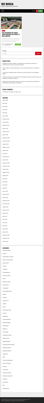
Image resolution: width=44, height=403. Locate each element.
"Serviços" (5, 366)
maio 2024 (5, 153)
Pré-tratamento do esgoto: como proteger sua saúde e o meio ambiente (11, 34)
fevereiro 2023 (6, 194)
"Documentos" (6, 284)
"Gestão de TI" (6, 300)
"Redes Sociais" (6, 338)
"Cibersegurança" (6, 272)
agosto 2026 (5, 100)
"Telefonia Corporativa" (8, 375)
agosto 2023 (5, 175)
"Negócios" (5, 328)
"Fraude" (4, 294)
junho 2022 (5, 219)
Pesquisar (5, 50)
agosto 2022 (5, 213)
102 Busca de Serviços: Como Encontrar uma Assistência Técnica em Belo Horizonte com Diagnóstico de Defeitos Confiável (22, 77)
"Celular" (4, 266)
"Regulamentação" (6, 341)
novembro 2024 (6, 141)
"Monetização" (6, 325)
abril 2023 (5, 188)
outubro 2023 (5, 169)
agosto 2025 (5, 128)
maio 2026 (5, 109)
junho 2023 (5, 181)
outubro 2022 (5, 206)
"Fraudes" (5, 297)
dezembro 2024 (6, 137)
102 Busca (7, 4)
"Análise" (4, 253)
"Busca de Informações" (8, 259)
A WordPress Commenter (8, 91)
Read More (18, 44)
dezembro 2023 (6, 163)
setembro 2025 (6, 125)
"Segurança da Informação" (8, 344)
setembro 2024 (6, 147)
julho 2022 (5, 216)
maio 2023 (5, 184)
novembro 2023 (6, 166)
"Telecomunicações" (7, 372)
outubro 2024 (5, 144)
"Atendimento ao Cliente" (8, 256)
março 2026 (5, 115)
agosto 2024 (5, 150)
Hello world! (18, 91)
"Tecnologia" (5, 369)
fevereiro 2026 (6, 119)
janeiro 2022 (5, 232)
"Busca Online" (6, 263)
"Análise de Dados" (7, 250)
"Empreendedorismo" (7, 291)
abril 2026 (5, 112)
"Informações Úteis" (7, 310)
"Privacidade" (5, 332)
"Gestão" (4, 303)
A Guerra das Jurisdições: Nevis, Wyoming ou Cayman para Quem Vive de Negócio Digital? (21, 73)
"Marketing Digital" (7, 322)
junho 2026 (5, 106)
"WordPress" (5, 382)
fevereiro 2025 (6, 131)
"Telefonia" (5, 379)
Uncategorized (6, 388)
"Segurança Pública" (7, 350)
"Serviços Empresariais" (8, 360)
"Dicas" (4, 278)
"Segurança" (5, 354)
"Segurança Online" (7, 347)
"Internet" (5, 313)
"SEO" (4, 357)
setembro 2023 (6, 172)
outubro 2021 (5, 241)
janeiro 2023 (5, 197)
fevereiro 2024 (6, 156)
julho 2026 (5, 103)
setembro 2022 (6, 210)
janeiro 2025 (5, 134)
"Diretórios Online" (7, 281)
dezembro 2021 (6, 235)
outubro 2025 (5, 122)
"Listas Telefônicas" (7, 319)
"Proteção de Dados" (7, 335)
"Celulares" (5, 269)
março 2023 (5, 191)
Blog (3, 385)
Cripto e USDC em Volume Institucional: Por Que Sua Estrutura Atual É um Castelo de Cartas (21, 68)
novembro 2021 (6, 238)
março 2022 (5, 228)
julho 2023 (5, 178)
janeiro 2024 (5, 159)
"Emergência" (5, 288)
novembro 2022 (6, 203)
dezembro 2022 (6, 200)
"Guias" (4, 306)
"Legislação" (5, 316)
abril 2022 (5, 225)
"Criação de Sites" (6, 275)
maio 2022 (5, 222)
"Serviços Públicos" (7, 363)
